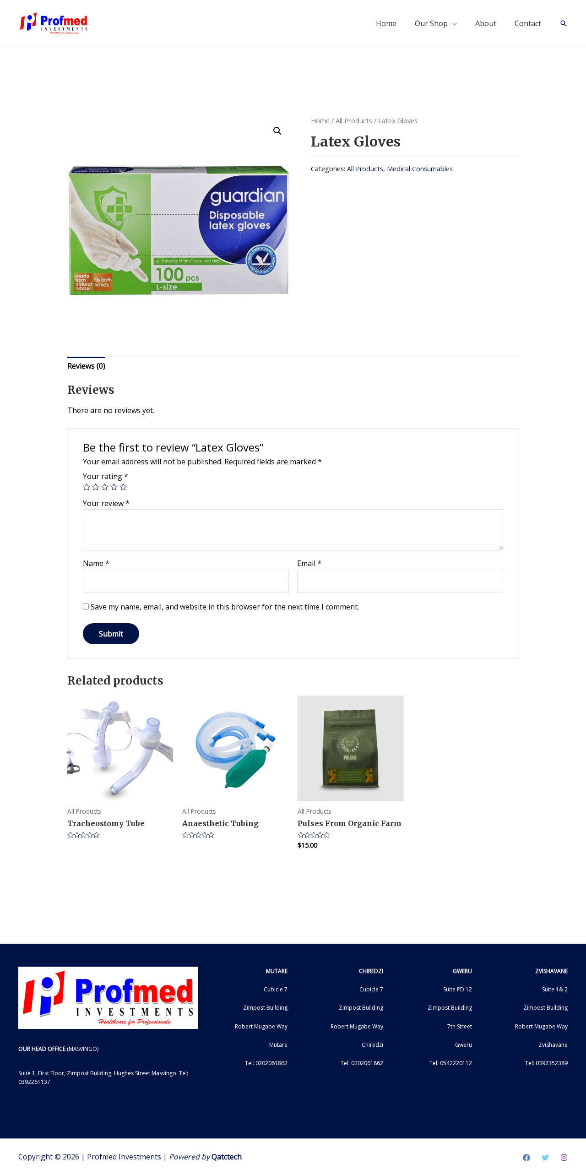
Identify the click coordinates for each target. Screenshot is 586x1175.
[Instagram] (564, 1157)
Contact (528, 23)
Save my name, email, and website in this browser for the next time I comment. (225, 607)
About (485, 23)
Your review (106, 503)
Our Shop (431, 23)
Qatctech (227, 1157)
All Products (354, 120)
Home (386, 23)
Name (96, 563)
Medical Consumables (420, 168)
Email (309, 563)
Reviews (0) (86, 366)
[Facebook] (526, 1157)
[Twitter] (545, 1157)
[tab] (86, 366)
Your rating (105, 476)
